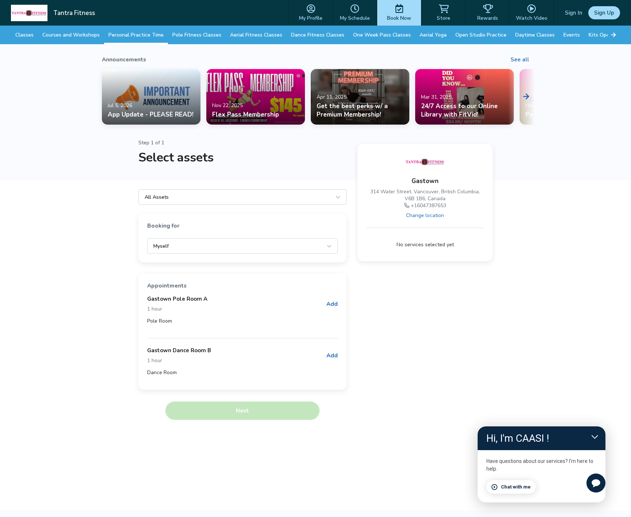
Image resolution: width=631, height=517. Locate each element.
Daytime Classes (535, 34)
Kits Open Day (606, 34)
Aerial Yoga (433, 34)
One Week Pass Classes (382, 34)
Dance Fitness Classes (317, 34)
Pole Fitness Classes (196, 34)
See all (519, 59)
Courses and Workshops (71, 34)
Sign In (573, 12)
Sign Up (604, 12)
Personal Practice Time (136, 34)
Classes (24, 34)
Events (571, 34)
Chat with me (516, 487)
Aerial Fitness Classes (256, 34)
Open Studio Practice (480, 34)
